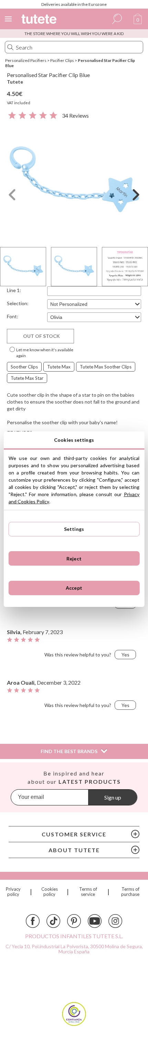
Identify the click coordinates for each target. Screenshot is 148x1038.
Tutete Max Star (27, 378)
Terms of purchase (130, 892)
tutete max (59, 367)
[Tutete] (40, 20)
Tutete (15, 82)
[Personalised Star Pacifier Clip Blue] (74, 182)
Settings (74, 529)
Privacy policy (13, 892)
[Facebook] (33, 921)
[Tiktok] (53, 921)
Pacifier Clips (62, 60)
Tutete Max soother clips (105, 367)
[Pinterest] (74, 921)
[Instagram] (115, 921)
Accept (74, 588)
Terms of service (88, 892)
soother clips (24, 367)
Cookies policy (49, 892)
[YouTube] (95, 921)
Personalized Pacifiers (25, 60)
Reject (74, 558)
